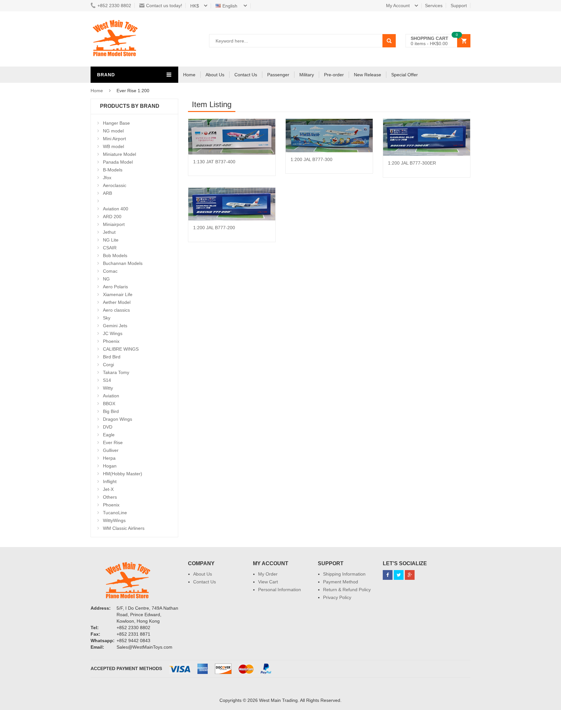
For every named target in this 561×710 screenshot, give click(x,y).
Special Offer (404, 74)
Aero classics (116, 310)
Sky (106, 317)
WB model (113, 146)
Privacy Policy (337, 597)
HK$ (194, 5)
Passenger (278, 74)
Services (434, 5)
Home (189, 74)
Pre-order (334, 74)
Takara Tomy (116, 372)
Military (306, 74)
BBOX (109, 403)
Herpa (109, 458)
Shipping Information (344, 574)
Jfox (107, 177)
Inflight (110, 481)
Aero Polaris (115, 286)
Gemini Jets (115, 325)
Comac (110, 271)
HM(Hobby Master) (122, 473)
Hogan (110, 465)
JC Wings (112, 333)
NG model (113, 130)
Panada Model (118, 162)
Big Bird (111, 411)
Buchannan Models (123, 263)
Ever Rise (113, 442)
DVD (107, 427)
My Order (268, 574)
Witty (108, 388)
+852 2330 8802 (114, 5)
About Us (215, 74)
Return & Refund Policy (347, 589)
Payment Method (340, 581)
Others (110, 497)
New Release (367, 74)
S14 (107, 380)
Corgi (108, 364)
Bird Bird (111, 356)
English (230, 5)
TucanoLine (115, 512)
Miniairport (114, 224)
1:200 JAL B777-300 (311, 159)
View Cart (268, 581)
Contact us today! (164, 5)
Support (459, 5)
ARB (107, 193)
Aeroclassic (114, 185)
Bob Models (115, 255)
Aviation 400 (115, 208)
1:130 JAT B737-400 (214, 161)
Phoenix (111, 341)
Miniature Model (119, 154)
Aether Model (117, 302)
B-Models (112, 169)
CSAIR (110, 247)
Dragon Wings (117, 419)
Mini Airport (114, 138)
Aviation (111, 395)
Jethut (109, 232)
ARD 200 (112, 216)
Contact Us (245, 74)
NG (106, 278)
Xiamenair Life (117, 294)
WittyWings (114, 520)
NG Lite (110, 240)
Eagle (109, 434)
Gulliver (110, 450)
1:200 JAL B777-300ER (412, 163)
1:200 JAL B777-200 (214, 227)
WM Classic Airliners (123, 528)
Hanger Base (116, 123)
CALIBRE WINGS (121, 349)
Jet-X (108, 489)
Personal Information (279, 589)
